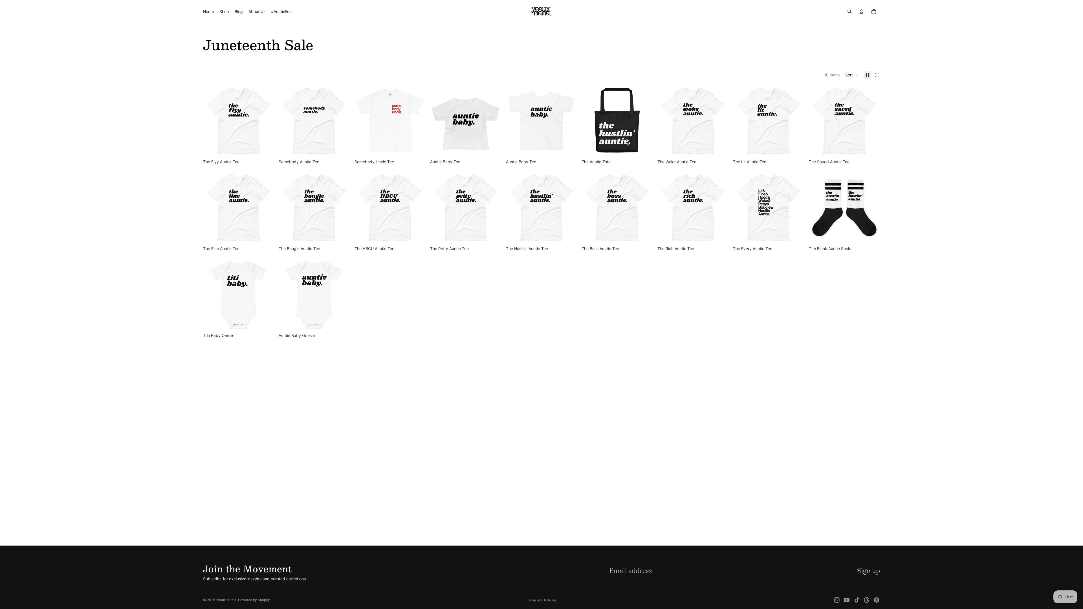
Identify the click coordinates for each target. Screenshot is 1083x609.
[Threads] (866, 600)
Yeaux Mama (226, 600)
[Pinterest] (876, 600)
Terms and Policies (541, 600)
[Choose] (266, 148)
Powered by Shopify (254, 600)
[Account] (861, 11)
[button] (851, 75)
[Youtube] (846, 600)
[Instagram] (836, 600)
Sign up (868, 570)
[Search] (849, 11)
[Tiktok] (856, 600)
